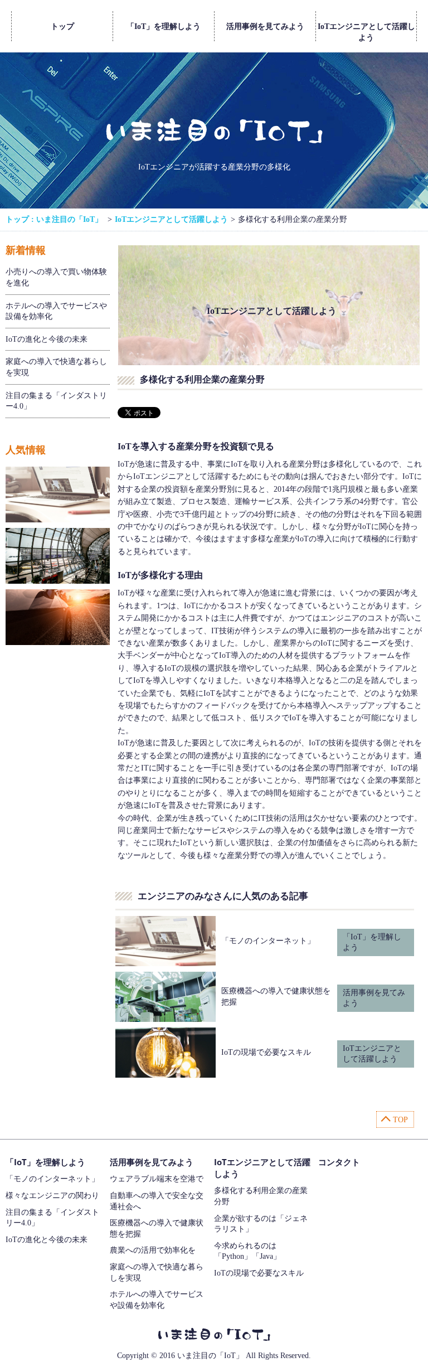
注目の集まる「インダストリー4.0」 (56, 401)
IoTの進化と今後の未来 (46, 339)
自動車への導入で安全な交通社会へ (156, 1201)
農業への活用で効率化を (153, 1250)
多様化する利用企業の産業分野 (261, 1196)
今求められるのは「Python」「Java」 (247, 1251)
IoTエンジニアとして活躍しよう (366, 31)
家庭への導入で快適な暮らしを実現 (56, 367)
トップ (62, 26)
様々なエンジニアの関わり (52, 1195)
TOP (400, 1120)
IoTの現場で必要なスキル (266, 1052)
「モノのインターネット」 (268, 941)
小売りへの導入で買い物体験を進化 (56, 277)
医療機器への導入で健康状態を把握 (156, 1228)
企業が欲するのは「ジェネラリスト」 (261, 1224)
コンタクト (339, 1161)
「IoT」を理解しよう (164, 26)
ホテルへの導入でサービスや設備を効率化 (56, 311)
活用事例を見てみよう (265, 26)
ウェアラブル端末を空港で (156, 1179)
